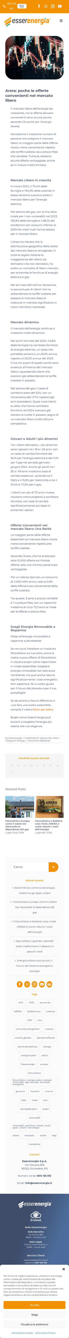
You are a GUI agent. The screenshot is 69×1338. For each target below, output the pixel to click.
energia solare (28, 1055)
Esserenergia (15, 738)
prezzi (45, 1109)
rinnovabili (34, 1117)
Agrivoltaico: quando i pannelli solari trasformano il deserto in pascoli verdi (35, 946)
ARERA (18, 1011)
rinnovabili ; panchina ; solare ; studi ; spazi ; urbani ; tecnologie (32, 1126)
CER (29, 1020)
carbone (50, 1011)
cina (40, 1020)
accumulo (45, 1002)
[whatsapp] (45, 6)
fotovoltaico (34, 1073)
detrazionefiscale (46, 1037)
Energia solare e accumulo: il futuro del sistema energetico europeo (34, 966)
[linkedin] (49, 984)
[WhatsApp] (38, 766)
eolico (45, 1055)
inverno (49, 1091)
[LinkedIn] (31, 766)
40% (21, 1002)
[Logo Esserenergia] (28, 17)
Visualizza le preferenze (34, 1324)
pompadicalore (29, 1109)
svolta (43, 1135)
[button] (63, 1269)
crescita (49, 1029)
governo (20, 1091)
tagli (54, 1135)
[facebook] (39, 6)
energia (47, 1046)
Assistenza (29, 1263)
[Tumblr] (44, 766)
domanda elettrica (28, 1046)
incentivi (34, 1091)
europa (44, 1064)
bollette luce (34, 1011)
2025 (31, 1002)
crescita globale (23, 1037)
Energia (21, 740)
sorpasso (29, 1135)
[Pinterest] (50, 766)
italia (23, 1100)
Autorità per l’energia (37, 121)
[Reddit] (25, 766)
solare (16, 1135)
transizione (34, 1144)
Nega (34, 1314)
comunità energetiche (27, 1029)
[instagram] (52, 6)
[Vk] (57, 766)
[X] (18, 766)
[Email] (11, 772)
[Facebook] (11, 766)
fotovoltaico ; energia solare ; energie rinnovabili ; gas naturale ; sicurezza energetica (32, 1082)
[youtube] (60, 6)
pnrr (45, 1100)
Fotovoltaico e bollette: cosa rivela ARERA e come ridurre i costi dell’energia (49, 825)
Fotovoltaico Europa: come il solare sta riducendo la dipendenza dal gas (17, 825)
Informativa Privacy (45, 1332)
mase (35, 1100)
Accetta (34, 1304)
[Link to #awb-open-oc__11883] (61, 21)
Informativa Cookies (22, 1332)
